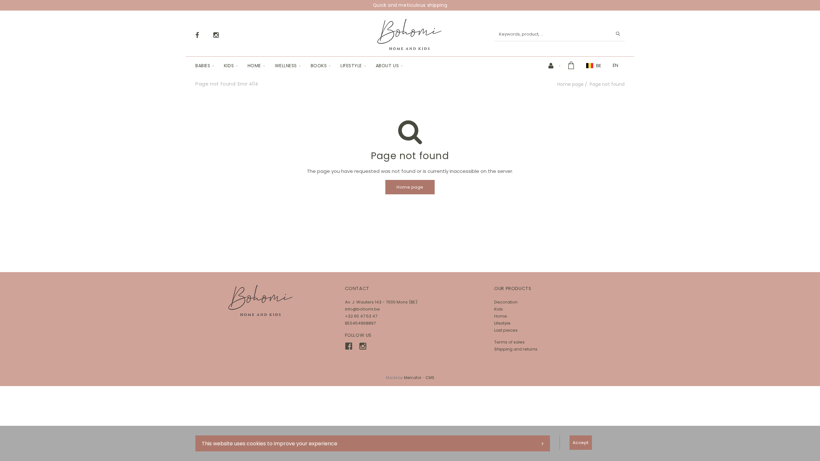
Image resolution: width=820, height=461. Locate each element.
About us (387, 65)
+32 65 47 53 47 (361, 316)
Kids (229, 65)
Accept (581, 443)
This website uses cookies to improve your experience (269, 443)
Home (254, 65)
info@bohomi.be (362, 309)
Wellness (286, 65)
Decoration (506, 302)
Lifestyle (351, 65)
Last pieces (506, 330)
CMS (429, 377)
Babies (202, 65)
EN (615, 65)
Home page (570, 84)
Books (319, 65)
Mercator (412, 377)
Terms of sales (509, 342)
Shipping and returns (515, 349)
